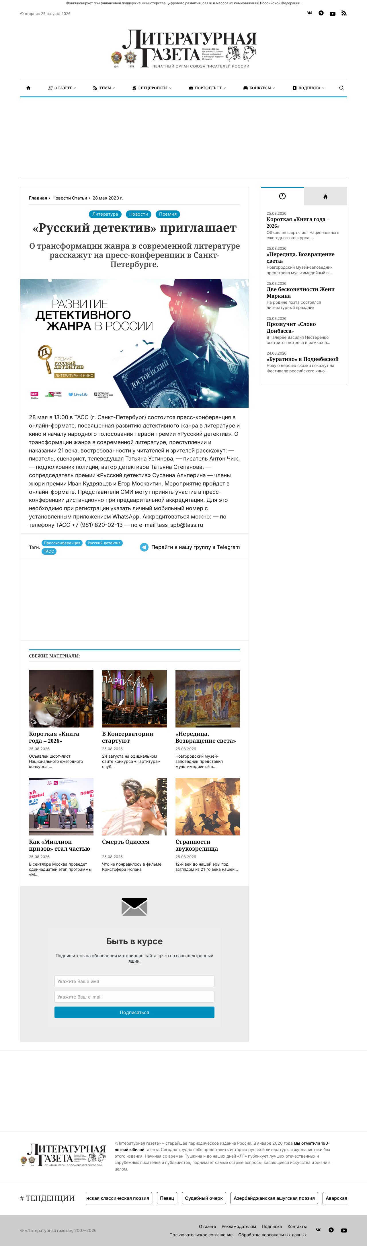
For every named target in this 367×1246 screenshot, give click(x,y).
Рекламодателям (239, 1226)
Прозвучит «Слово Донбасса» (291, 327)
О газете (207, 1226)
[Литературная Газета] (183, 48)
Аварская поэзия (330, 1198)
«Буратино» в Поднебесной (303, 359)
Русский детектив (104, 543)
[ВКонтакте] (310, 13)
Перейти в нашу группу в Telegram (195, 547)
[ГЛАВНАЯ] (28, 87)
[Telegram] (321, 13)
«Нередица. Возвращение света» (301, 257)
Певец (153, 1198)
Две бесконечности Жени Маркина (301, 292)
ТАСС (49, 551)
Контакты (297, 1226)
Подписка (272, 1226)
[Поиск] (341, 87)
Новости (62, 198)
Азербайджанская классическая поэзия (89, 1198)
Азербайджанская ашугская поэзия (259, 1198)
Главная (38, 198)
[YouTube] (332, 13)
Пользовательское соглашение (201, 1234)
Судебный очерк (189, 1198)
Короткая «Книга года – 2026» (298, 222)
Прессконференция (62, 543)
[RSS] (344, 13)
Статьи (79, 198)
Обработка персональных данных (272, 1234)
